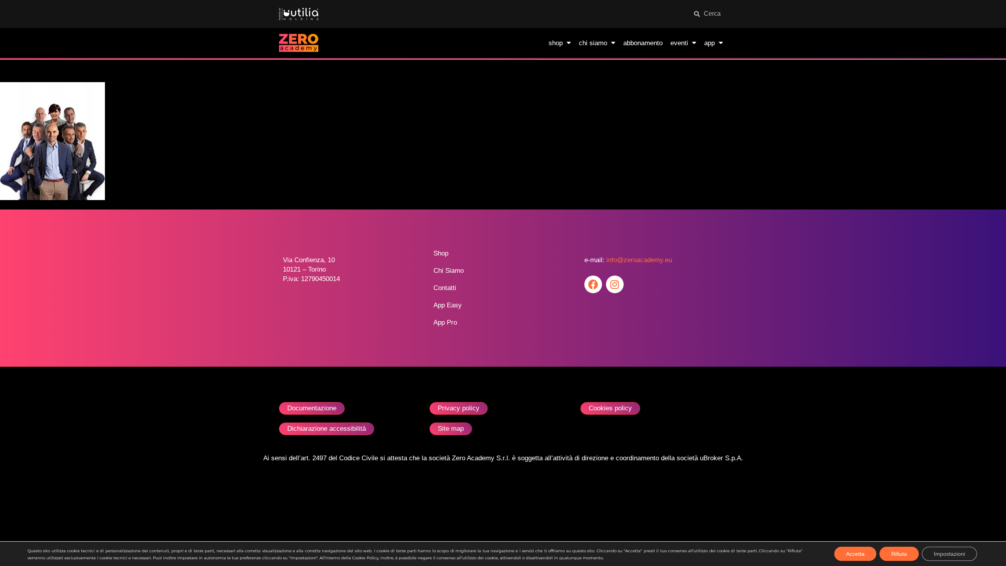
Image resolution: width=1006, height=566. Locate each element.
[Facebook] (593, 284)
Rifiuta (899, 554)
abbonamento (643, 43)
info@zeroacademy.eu (639, 260)
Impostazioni (949, 554)
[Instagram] (615, 284)
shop (556, 43)
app (709, 43)
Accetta (855, 554)
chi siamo (593, 43)
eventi (679, 43)
